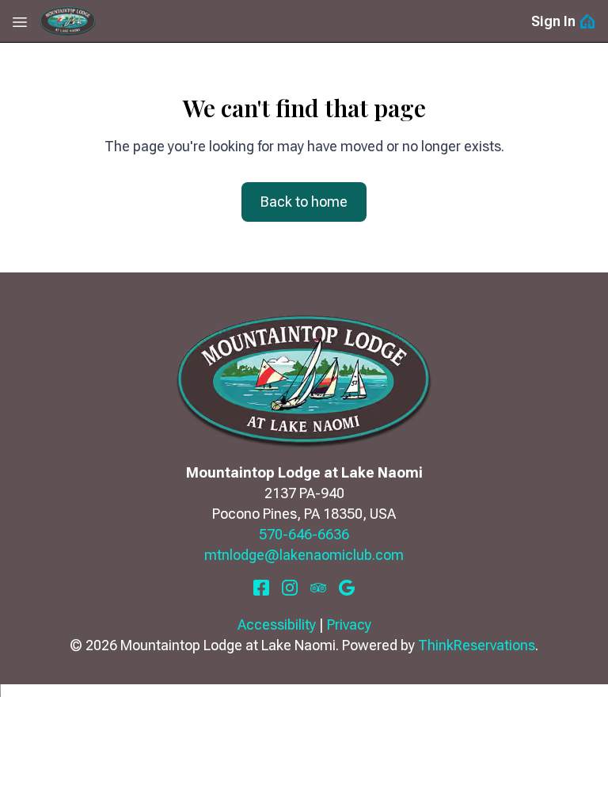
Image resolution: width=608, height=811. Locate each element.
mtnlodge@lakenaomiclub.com (304, 554)
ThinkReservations (476, 645)
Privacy (349, 624)
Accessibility (277, 624)
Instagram (290, 588)
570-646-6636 (304, 534)
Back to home (304, 201)
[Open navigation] (20, 21)
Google (347, 588)
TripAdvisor (318, 588)
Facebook (261, 588)
